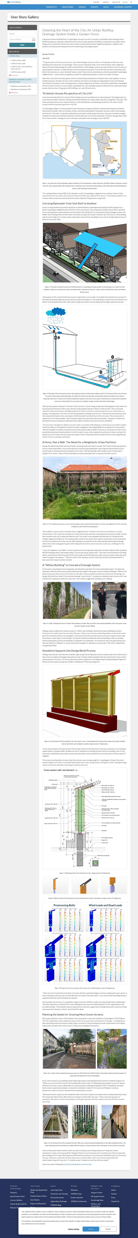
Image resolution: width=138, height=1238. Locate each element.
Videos (82, 7)
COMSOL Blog (56, 1205)
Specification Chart (17, 1196)
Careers (114, 1194)
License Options (16, 1200)
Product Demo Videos (38, 1196)
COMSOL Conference (79, 1201)
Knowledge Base (97, 1200)
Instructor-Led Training (59, 1194)
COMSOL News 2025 (18, 63)
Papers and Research (38, 1203)
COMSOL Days (76, 1194)
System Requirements (18, 1204)
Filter (22, 45)
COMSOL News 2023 (18, 72)
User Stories (34, 1200)
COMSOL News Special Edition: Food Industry (22, 68)
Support (96, 2)
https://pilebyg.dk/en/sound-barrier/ (79, 1164)
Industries (67, 7)
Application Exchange (59, 1201)
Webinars (74, 1190)
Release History (16, 1208)
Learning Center (123, 7)
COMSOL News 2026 (18, 60)
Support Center (97, 1192)
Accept (90, 1229)
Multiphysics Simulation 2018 (21, 89)
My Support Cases (97, 1196)
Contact (106, 2)
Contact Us (115, 1201)
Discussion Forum (57, 1197)
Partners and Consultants (95, 1205)
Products (51, 7)
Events (94, 7)
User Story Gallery (25, 17)
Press (113, 1197)
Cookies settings (73, 1229)
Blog (106, 7)
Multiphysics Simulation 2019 (21, 86)
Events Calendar (77, 1197)
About (113, 1190)
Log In (125, 2)
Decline (108, 1229)
